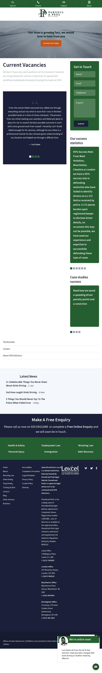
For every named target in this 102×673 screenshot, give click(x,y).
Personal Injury (16, 451)
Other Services (9, 499)
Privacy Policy (27, 479)
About (5, 471)
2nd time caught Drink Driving (21, 392)
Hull (48, 641)
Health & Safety (16, 445)
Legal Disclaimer (28, 475)
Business (6, 503)
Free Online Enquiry (80, 427)
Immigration (51, 451)
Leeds (35, 641)
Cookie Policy (27, 483)
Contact (6, 491)
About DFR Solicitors (12, 355)
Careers (6, 348)
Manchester (20, 641)
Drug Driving (8, 483)
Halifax (53, 641)
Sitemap (25, 487)
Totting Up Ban (9, 487)
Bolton (6, 644)
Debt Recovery (85, 451)
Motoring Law (85, 445)
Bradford (42, 641)
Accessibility (27, 467)
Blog (5, 495)
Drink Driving (8, 479)
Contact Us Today (51, 43)
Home (5, 467)
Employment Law (51, 445)
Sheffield (29, 641)
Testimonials (9, 342)
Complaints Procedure (31, 471)
